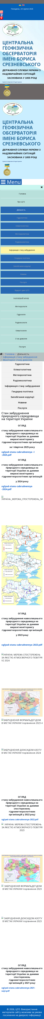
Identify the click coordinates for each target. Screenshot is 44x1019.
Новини (23, 274)
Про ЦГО (21, 202)
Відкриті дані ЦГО (22, 290)
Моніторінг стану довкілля (17, 359)
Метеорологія (21, 306)
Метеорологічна (22, 234)
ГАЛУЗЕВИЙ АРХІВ (21, 298)
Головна (22, 194)
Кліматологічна (22, 226)
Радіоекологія (21, 322)
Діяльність (21, 210)
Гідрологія (21, 314)
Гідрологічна (22, 218)
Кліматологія (21, 330)
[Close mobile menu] (41, 187)
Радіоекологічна (22, 242)
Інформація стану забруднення (22, 250)
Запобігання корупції (22, 266)
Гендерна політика (22, 258)
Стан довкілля (21, 339)
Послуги (23, 282)
